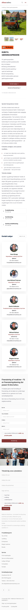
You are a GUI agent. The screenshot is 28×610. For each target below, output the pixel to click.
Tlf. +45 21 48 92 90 (14, 312)
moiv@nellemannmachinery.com (14, 366)
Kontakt (4, 567)
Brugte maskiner (6, 544)
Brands (3, 547)
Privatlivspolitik (5, 606)
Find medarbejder (6, 555)
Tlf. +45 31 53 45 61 (14, 260)
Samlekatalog (9, 217)
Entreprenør (5, 541)
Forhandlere (5, 564)
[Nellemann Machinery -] (6, 2)
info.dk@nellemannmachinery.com (11, 583)
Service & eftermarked (7, 558)
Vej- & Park (4, 536)
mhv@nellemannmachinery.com (14, 314)
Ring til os (22, 236)
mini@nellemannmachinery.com (14, 340)
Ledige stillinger (6, 561)
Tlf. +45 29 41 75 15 (14, 286)
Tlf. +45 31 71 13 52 (14, 338)
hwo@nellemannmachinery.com (14, 262)
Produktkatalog (9, 210)
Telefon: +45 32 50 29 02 (8, 580)
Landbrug (4, 7)
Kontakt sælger (13, 84)
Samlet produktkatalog (11, 223)
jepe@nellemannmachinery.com (14, 288)
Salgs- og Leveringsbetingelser (9, 603)
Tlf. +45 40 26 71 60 (14, 364)
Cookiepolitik (14, 606)
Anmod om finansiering (13, 88)
